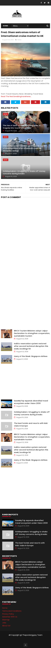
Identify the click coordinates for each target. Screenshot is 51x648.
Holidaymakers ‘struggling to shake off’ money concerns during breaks (24, 172)
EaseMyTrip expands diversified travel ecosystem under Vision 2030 (31, 402)
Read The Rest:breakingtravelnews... (16, 96)
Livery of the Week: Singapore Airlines (30, 356)
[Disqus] (25, 230)
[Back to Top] (25, 645)
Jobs (4, 622)
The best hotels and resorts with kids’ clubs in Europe (30, 544)
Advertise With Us (9, 617)
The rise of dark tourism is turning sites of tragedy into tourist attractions (21, 126)
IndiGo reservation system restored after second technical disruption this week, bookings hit (31, 346)
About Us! (6, 625)
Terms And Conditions (11, 611)
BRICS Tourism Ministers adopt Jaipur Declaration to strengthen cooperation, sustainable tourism (32, 333)
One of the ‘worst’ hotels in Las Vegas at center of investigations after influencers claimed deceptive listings (24, 148)
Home (5, 26)
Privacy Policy (8, 614)
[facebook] (41, 3)
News (19, 40)
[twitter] (44, 3)
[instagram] (48, 3)
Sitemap (6, 619)
